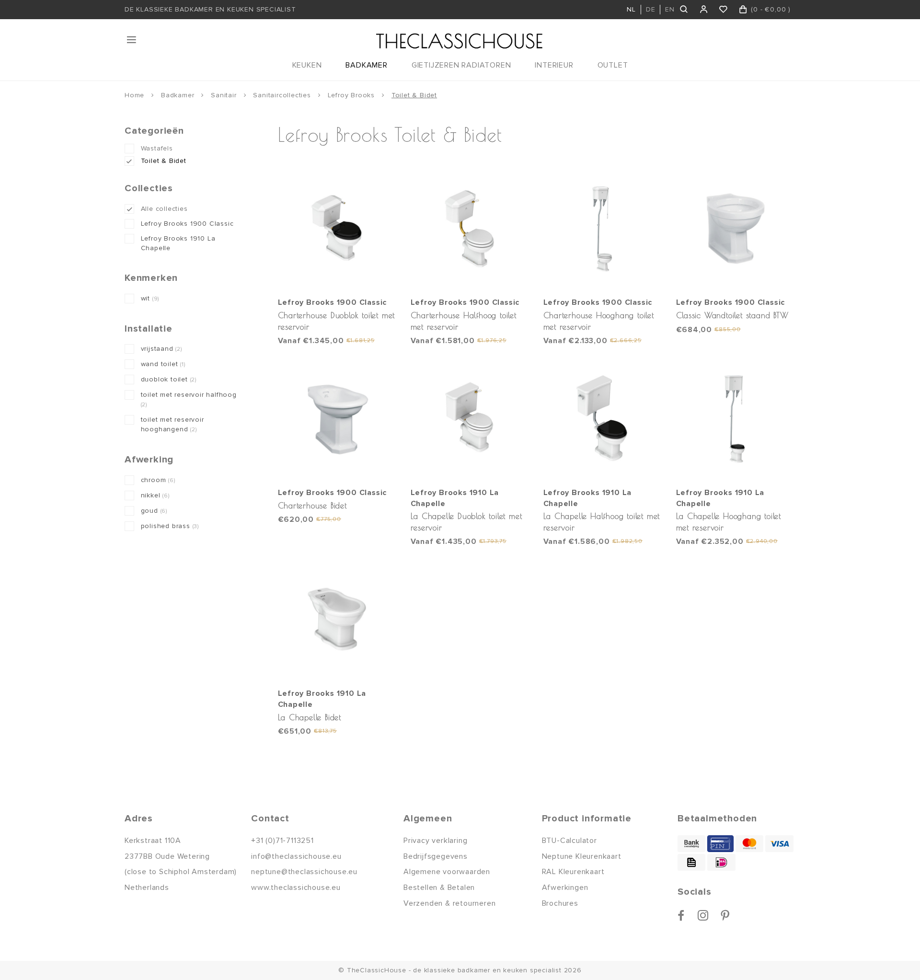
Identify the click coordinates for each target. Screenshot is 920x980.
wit (150, 298)
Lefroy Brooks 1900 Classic (187, 223)
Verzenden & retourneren (449, 903)
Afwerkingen (565, 887)
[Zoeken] (684, 9)
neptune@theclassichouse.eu (304, 871)
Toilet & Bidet (414, 95)
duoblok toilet (168, 379)
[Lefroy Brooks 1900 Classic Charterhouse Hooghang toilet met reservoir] (602, 228)
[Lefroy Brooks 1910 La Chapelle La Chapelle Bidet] (337, 619)
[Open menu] (132, 40)
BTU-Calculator (569, 840)
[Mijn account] (704, 9)
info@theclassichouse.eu (296, 856)
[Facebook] (681, 915)
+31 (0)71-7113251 (282, 840)
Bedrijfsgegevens (435, 856)
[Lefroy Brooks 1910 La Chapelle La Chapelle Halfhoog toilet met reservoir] (602, 418)
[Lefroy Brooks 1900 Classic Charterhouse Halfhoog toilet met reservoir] (470, 228)
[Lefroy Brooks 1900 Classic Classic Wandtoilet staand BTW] (735, 228)
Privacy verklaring (435, 840)
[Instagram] (703, 915)
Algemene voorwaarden (446, 871)
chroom (158, 480)
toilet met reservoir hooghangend (172, 424)
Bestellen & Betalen (439, 887)
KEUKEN (307, 65)
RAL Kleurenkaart (573, 871)
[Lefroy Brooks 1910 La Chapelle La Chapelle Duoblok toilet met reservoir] (470, 418)
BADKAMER (366, 65)
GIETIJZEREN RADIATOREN (461, 65)
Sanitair (223, 95)
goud (154, 511)
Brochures (560, 903)
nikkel (155, 495)
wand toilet (163, 364)
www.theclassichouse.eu (296, 887)
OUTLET (613, 65)
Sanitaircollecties (281, 95)
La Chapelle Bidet (310, 717)
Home (134, 95)
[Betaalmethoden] (691, 843)
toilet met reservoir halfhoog (189, 399)
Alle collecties (164, 209)
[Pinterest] (725, 915)
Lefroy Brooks (351, 95)
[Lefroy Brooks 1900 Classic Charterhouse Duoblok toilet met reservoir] (337, 228)
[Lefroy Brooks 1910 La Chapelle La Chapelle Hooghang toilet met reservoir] (735, 418)
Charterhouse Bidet (312, 505)
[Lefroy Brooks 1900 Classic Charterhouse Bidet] (337, 418)
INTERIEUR (554, 65)
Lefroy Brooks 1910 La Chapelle (178, 243)
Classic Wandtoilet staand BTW (732, 315)
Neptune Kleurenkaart (581, 856)
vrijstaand (161, 349)
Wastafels (157, 148)
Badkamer (177, 95)
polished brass (170, 526)
